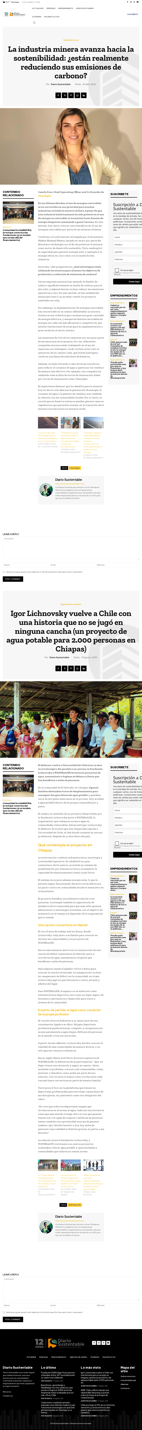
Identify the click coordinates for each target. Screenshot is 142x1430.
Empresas (7, 227)
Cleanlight (44, 195)
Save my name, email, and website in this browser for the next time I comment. (44, 572)
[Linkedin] (84, 95)
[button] (34, 22)
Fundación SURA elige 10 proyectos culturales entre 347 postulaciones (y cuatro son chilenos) (58, 1375)
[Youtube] (137, 2)
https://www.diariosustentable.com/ (69, 484)
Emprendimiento (117, 303)
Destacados (46, 1381)
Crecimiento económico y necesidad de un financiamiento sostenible (35, 520)
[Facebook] (127, 2)
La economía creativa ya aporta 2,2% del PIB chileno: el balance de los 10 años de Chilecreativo (118, 330)
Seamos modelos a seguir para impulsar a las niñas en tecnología (106, 520)
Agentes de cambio (89, 1386)
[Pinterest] (71, 95)
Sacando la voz (71, 40)
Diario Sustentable (61, 84)
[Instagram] (131, 2)
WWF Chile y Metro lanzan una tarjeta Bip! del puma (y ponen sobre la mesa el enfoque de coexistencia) (95, 1394)
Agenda (113, 339)
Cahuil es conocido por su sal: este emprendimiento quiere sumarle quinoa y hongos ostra (118, 311)
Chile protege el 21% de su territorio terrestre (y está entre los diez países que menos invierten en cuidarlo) (98, 1409)
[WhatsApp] (77, 95)
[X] (134, 2)
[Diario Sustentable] (46, 490)
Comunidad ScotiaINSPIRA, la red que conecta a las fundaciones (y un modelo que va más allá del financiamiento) (17, 235)
